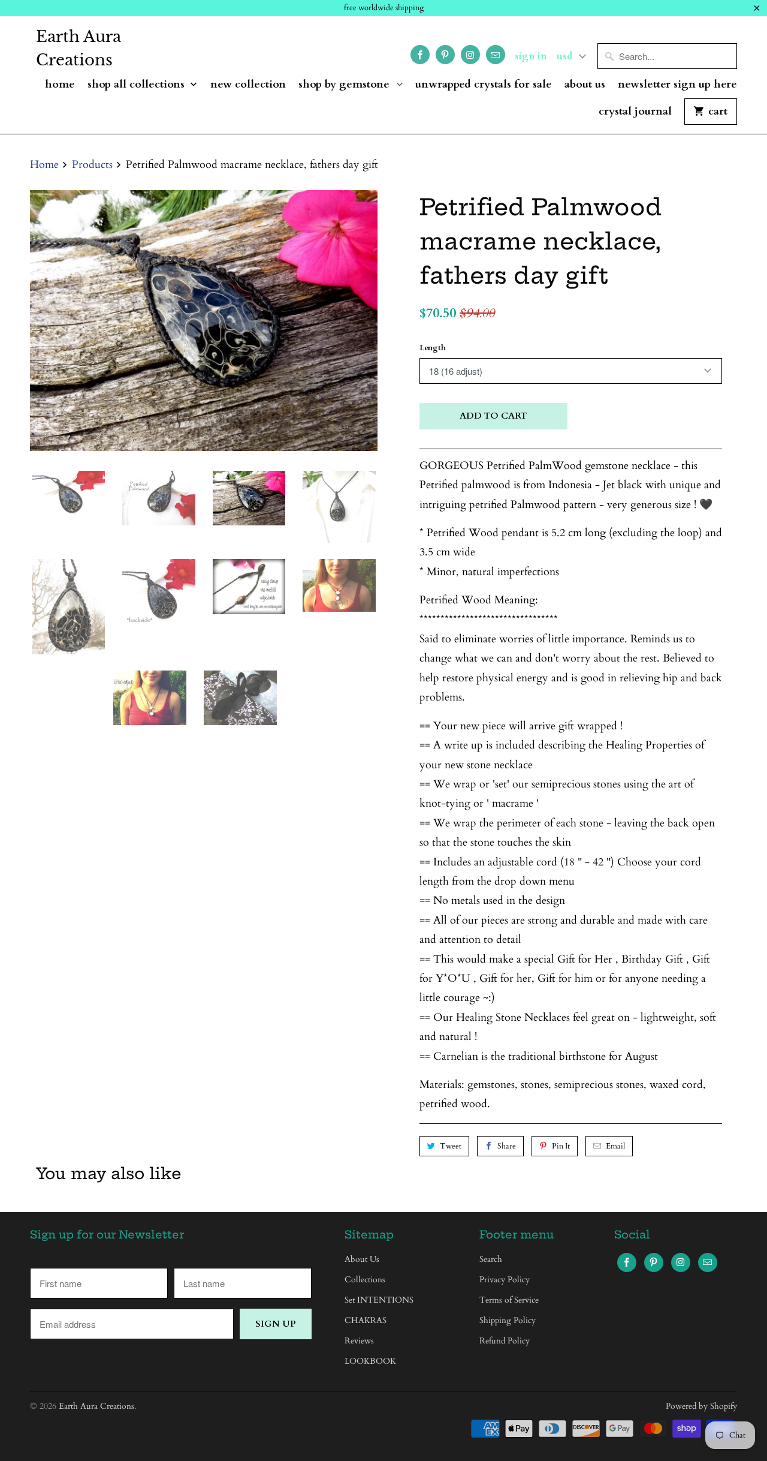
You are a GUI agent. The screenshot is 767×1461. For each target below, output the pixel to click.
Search (490, 1259)
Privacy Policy (504, 1279)
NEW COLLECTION (248, 85)
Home (60, 85)
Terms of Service (509, 1300)
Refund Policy (504, 1340)
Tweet (450, 1146)
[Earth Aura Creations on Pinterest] (445, 54)
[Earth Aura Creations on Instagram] (470, 54)
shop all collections (137, 85)
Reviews (359, 1340)
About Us (584, 85)
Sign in (531, 56)
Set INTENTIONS (379, 1300)
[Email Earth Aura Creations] (495, 54)
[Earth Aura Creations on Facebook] (420, 54)
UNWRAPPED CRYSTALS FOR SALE (483, 85)
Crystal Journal (635, 112)
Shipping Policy (507, 1320)
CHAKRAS (365, 1320)
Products (92, 164)
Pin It (561, 1146)
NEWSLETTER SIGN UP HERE (677, 85)
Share (506, 1146)
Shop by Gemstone (345, 85)
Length (432, 347)
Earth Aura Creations (78, 48)
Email (615, 1146)
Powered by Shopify (701, 1406)
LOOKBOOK (370, 1361)
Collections (365, 1279)
